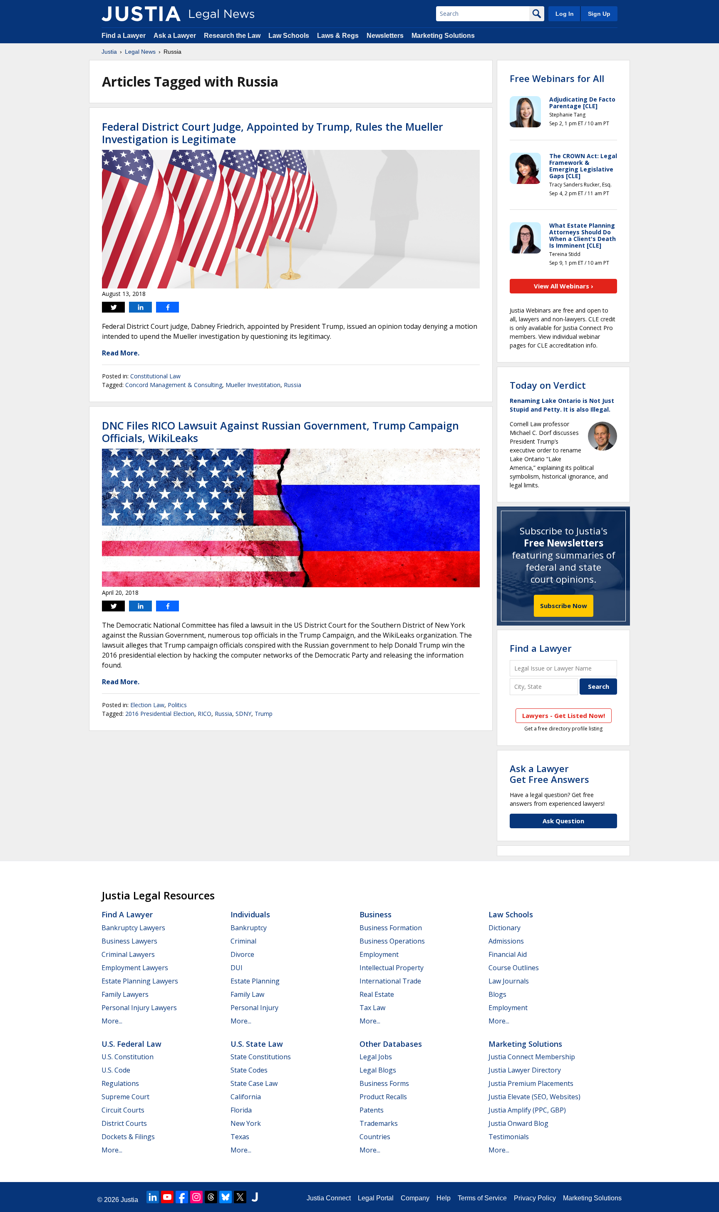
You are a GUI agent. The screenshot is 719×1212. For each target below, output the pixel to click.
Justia (109, 51)
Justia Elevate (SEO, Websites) (534, 1096)
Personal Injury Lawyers (139, 1007)
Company (415, 1198)
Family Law (247, 994)
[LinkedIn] (152, 1197)
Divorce (242, 954)
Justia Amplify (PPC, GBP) (527, 1110)
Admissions (506, 941)
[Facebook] (182, 1197)
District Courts (124, 1123)
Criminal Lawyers (128, 954)
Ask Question (563, 821)
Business (376, 914)
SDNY (243, 714)
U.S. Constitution (128, 1056)
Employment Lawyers (135, 967)
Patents (372, 1110)
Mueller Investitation (253, 385)
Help (443, 1198)
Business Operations (392, 941)
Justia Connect (329, 1198)
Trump (264, 714)
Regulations (120, 1083)
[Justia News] (141, 13)
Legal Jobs (376, 1056)
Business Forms (384, 1083)
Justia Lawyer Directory (524, 1070)
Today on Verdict (548, 385)
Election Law (147, 705)
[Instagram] (196, 1197)
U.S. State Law (257, 1044)
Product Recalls (383, 1096)
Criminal (243, 941)
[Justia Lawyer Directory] (254, 1197)
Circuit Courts (123, 1110)
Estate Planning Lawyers (140, 981)
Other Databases (391, 1044)
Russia (292, 385)
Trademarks (379, 1123)
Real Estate (377, 994)
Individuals (250, 914)
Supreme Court (125, 1096)
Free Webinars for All (557, 78)
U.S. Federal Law (131, 1044)
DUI (237, 967)
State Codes (249, 1070)
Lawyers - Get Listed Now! (563, 715)
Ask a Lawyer (175, 35)
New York (246, 1123)
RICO (204, 714)
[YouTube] (167, 1197)
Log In (564, 13)
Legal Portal (376, 1198)
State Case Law (254, 1083)
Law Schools (288, 35)
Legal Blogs (378, 1070)
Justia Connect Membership (531, 1056)
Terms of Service (482, 1198)
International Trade (390, 981)
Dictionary (504, 927)
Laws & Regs (338, 35)
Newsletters (385, 35)
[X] (240, 1197)
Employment (379, 954)
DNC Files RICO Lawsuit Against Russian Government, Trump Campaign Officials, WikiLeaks (280, 431)
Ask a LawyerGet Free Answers (549, 773)
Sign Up (599, 13)
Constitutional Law (155, 376)
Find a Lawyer (124, 35)
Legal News (140, 51)
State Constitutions (261, 1056)
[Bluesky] (225, 1197)
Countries (375, 1136)
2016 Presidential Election (159, 714)
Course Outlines (513, 967)
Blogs (497, 994)
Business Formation (391, 927)
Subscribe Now (563, 605)
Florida (241, 1110)
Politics (177, 705)
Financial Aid (507, 954)
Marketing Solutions (443, 35)
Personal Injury (254, 1007)
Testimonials (508, 1136)
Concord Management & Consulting (173, 385)
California (246, 1096)
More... (112, 1021)
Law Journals (508, 981)
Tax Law (372, 1007)
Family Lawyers (125, 994)
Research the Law (232, 35)
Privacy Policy (535, 1198)
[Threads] (211, 1197)
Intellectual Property (392, 967)
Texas (240, 1136)
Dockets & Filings (128, 1136)
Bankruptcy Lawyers (133, 927)
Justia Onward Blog (518, 1123)
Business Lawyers (129, 941)
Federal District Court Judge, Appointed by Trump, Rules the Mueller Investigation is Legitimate (272, 132)
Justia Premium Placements (530, 1083)
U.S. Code (116, 1070)
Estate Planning (255, 981)
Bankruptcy (249, 927)
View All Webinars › (563, 286)
